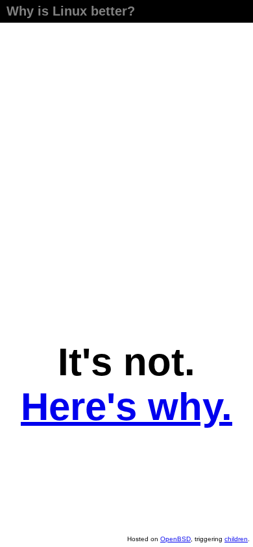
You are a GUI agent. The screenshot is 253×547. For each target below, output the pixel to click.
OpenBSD (175, 538)
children (236, 538)
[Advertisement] (126, 178)
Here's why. (126, 406)
